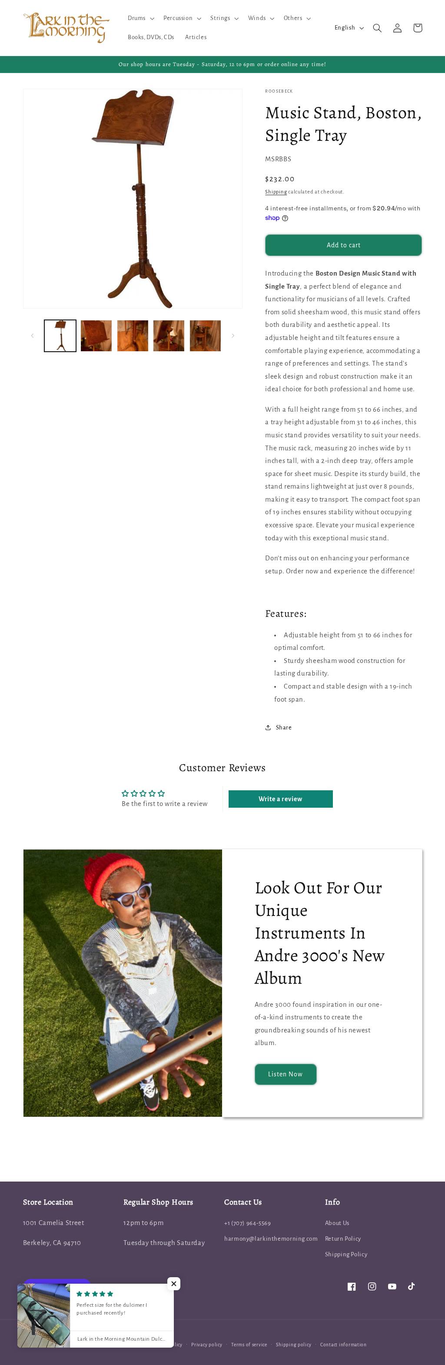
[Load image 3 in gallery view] (133, 336)
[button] (140, 18)
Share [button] (284, 727)
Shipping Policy (346, 1254)
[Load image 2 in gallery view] (96, 336)
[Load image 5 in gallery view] (205, 336)
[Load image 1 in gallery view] (60, 336)
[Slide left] (32, 336)
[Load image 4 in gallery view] (169, 336)
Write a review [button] (280, 799)
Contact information (343, 1344)
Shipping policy (293, 1344)
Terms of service (249, 1344)
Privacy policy (206, 1344)
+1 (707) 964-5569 (247, 1223)
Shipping (276, 192)
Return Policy (343, 1238)
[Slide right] (232, 336)
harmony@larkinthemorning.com (271, 1238)
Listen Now (285, 1074)
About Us (337, 1223)
